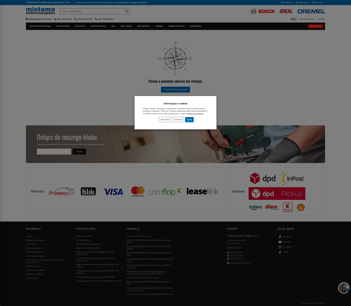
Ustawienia (165, 120)
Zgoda (189, 120)
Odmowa (178, 120)
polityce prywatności (195, 114)
